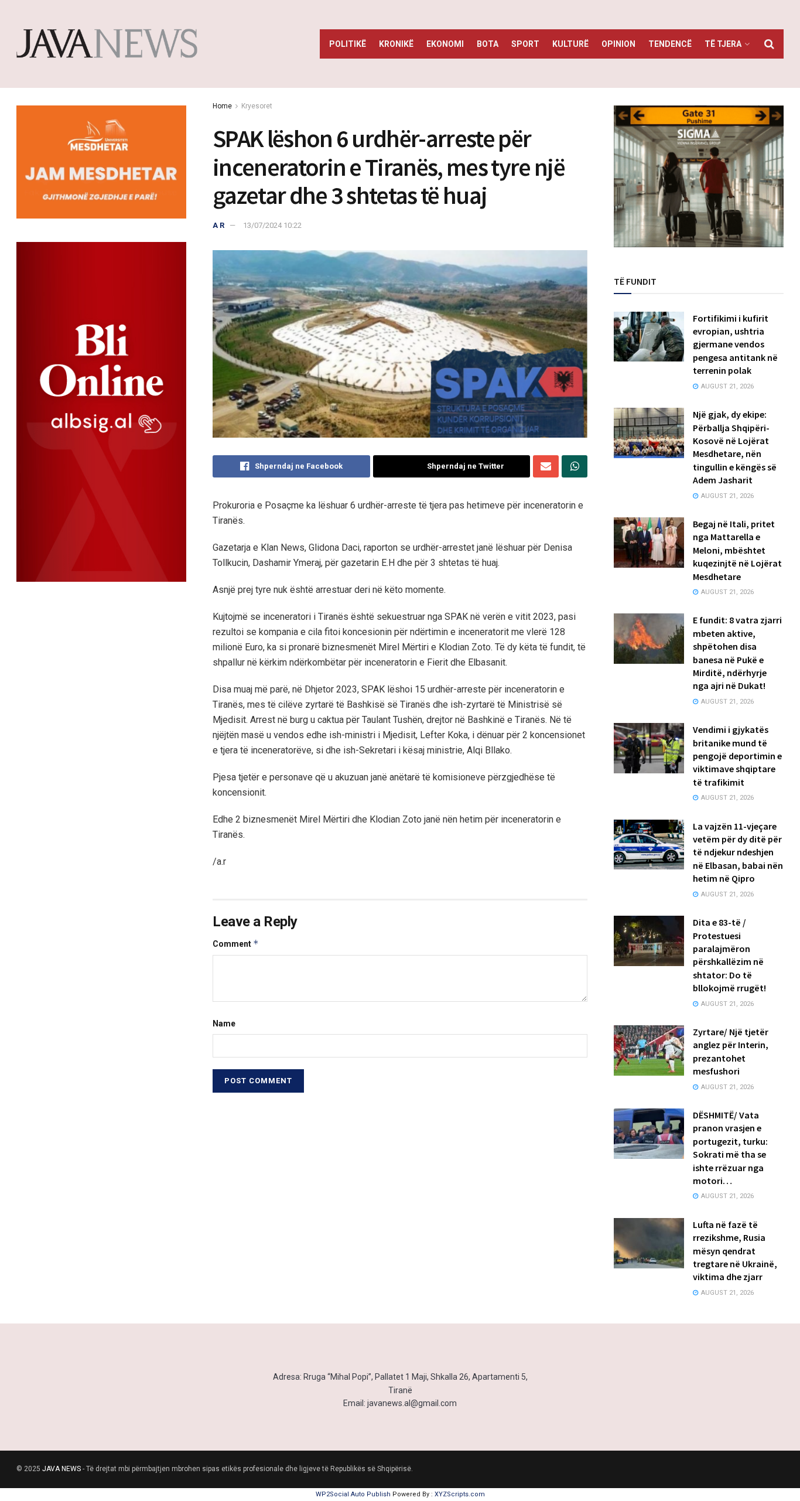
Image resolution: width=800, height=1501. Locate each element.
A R (218, 225)
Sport (525, 44)
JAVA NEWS (61, 1469)
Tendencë (670, 44)
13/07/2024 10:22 (272, 225)
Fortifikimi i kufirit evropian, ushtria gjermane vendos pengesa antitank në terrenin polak (735, 344)
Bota (487, 44)
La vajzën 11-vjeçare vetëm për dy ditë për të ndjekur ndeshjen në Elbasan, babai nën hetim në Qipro (738, 852)
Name (224, 1023)
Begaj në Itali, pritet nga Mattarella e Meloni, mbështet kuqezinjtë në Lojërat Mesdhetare (737, 550)
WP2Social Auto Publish (353, 1494)
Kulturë (570, 44)
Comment (236, 943)
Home (222, 106)
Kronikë (396, 44)
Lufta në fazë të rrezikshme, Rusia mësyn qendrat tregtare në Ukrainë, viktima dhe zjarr (735, 1251)
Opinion (618, 44)
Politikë (347, 44)
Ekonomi (445, 44)
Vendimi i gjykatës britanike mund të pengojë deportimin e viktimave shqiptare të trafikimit (737, 756)
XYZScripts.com (460, 1494)
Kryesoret (256, 106)
